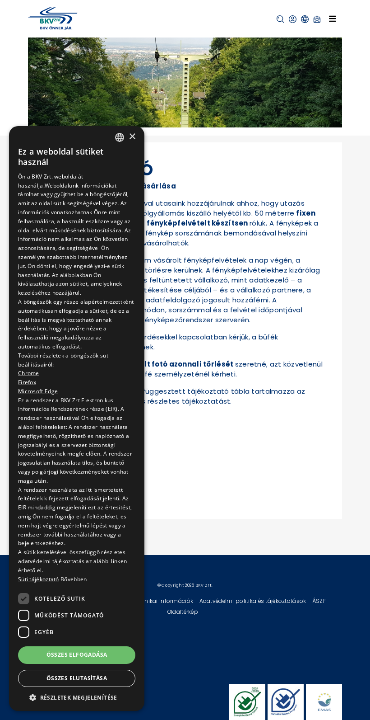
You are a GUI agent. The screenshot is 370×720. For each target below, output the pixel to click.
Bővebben (73, 579)
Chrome (28, 373)
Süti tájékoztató (38, 579)
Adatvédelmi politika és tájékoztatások (253, 601)
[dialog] (76, 418)
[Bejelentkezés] (293, 19)
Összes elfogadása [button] (76, 655)
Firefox (27, 382)
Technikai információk (162, 601)
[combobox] (119, 137)
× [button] (132, 136)
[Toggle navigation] (332, 18)
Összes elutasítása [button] (76, 678)
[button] (280, 19)
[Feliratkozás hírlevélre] (317, 19)
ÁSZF (319, 601)
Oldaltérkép (182, 612)
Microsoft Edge (38, 391)
